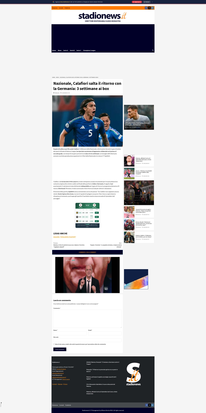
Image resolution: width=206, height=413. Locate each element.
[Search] (153, 50)
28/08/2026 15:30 (146, 227)
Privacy (65, 384)
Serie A (65, 50)
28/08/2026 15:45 (136, 202)
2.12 (87, 216)
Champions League (89, 50)
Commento (56, 308)
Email (90, 330)
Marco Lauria (66, 379)
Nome (55, 330)
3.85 (80, 212)
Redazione (54, 8)
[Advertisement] (103, 36)
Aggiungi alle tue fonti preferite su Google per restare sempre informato (79, 1)
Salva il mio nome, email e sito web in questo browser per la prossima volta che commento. (80, 344)
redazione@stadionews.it (59, 377)
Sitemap (60, 384)
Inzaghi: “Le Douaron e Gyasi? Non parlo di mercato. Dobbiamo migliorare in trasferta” (138, 197)
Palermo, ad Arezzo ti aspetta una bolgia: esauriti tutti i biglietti (101, 378)
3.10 (83, 212)
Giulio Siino (129, 202)
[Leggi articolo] (129, 161)
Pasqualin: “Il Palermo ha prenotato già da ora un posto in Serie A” (102, 370)
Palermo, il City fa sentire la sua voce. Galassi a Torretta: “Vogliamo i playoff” (68, 245)
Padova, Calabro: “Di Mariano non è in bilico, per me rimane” (144, 236)
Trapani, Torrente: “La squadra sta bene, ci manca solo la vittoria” (106, 245)
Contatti (61, 8)
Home (54, 50)
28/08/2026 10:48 (146, 176)
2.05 (87, 212)
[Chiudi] (152, 2)
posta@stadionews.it (58, 373)
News (59, 50)
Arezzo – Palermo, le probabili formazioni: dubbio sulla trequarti (144, 172)
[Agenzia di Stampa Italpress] (136, 279)
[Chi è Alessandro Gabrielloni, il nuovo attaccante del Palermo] (139, 117)
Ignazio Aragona (61, 369)
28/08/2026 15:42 (146, 214)
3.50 (80, 216)
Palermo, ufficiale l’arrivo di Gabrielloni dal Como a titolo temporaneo (143, 159)
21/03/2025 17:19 (66, 92)
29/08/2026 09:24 (146, 163)
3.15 (83, 216)
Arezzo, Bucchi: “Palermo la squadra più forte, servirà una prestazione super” (144, 223)
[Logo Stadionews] (134, 374)
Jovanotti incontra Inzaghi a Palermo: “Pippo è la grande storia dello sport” (143, 211)
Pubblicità (67, 8)
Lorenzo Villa (129, 127)
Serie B (72, 50)
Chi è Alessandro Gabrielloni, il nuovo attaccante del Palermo (137, 124)
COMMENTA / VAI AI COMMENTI (87, 252)
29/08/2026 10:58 (137, 127)
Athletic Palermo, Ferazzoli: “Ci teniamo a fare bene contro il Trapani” (102, 363)
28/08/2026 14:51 (146, 239)
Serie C (79, 50)
